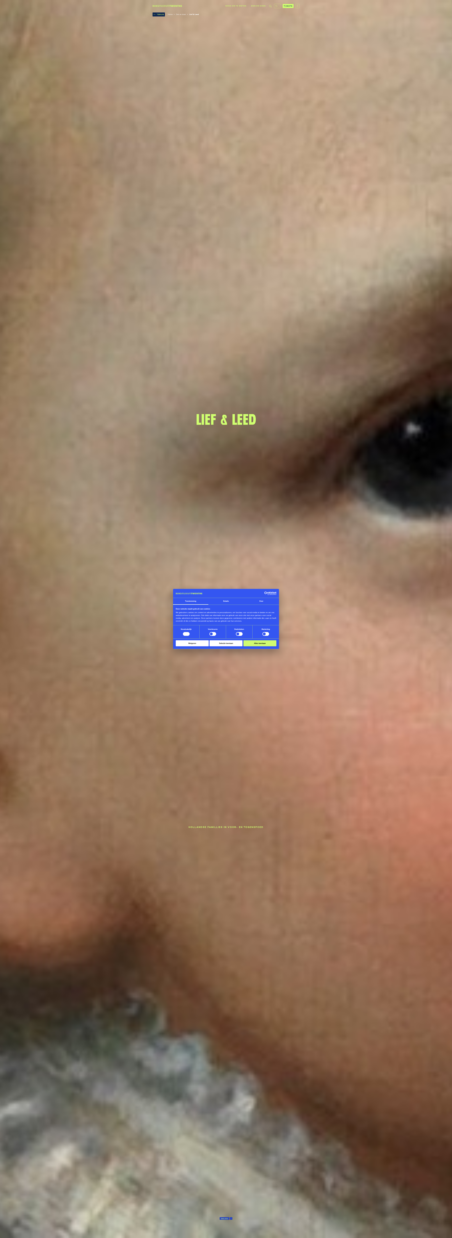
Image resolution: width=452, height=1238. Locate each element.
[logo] (167, 6)
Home (170, 14)
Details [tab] (226, 601)
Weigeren (192, 643)
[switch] (212, 634)
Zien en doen (258, 6)
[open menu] (297, 6)
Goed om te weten (235, 6)
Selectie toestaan (226, 643)
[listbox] (277, 6)
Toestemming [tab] (190, 601)
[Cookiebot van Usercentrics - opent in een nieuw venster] (266, 593)
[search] (270, 6)
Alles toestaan (260, 643)
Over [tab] (261, 601)
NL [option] (276, 6)
